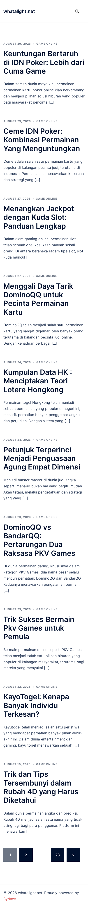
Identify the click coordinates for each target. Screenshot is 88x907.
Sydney (9, 899)
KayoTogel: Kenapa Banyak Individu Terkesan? (36, 705)
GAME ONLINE (47, 43)
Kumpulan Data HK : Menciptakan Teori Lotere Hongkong (37, 381)
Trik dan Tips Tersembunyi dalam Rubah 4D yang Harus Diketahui (41, 787)
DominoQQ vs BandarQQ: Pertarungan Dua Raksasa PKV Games (39, 540)
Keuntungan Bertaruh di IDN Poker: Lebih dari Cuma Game (43, 62)
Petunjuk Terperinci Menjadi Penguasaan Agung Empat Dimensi (41, 458)
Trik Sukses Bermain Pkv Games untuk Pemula (38, 628)
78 (58, 855)
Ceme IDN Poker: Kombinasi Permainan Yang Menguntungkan (41, 140)
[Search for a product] (77, 11)
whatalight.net (19, 11)
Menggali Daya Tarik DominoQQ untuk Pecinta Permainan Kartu (38, 299)
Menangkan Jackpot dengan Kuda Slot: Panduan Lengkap (38, 217)
